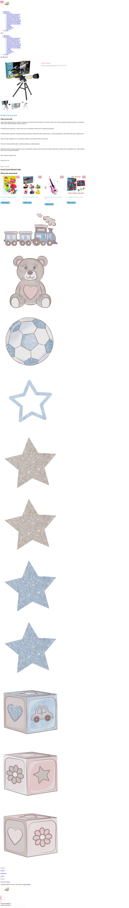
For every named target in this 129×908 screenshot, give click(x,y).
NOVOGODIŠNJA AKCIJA (14, 17)
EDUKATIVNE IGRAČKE (13, 22)
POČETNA (6, 11)
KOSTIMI (9, 26)
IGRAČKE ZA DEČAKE (13, 18)
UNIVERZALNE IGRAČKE (14, 21)
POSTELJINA (10, 27)
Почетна (43, 65)
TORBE (9, 25)
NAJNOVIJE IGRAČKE (13, 15)
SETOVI (9, 29)
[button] (43, 33)
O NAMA (6, 30)
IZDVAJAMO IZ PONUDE (13, 14)
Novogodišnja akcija (51, 65)
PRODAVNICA (7, 13)
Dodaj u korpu (5, 202)
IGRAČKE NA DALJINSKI (14, 23)
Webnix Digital (26, 884)
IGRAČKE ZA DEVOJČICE (14, 19)
